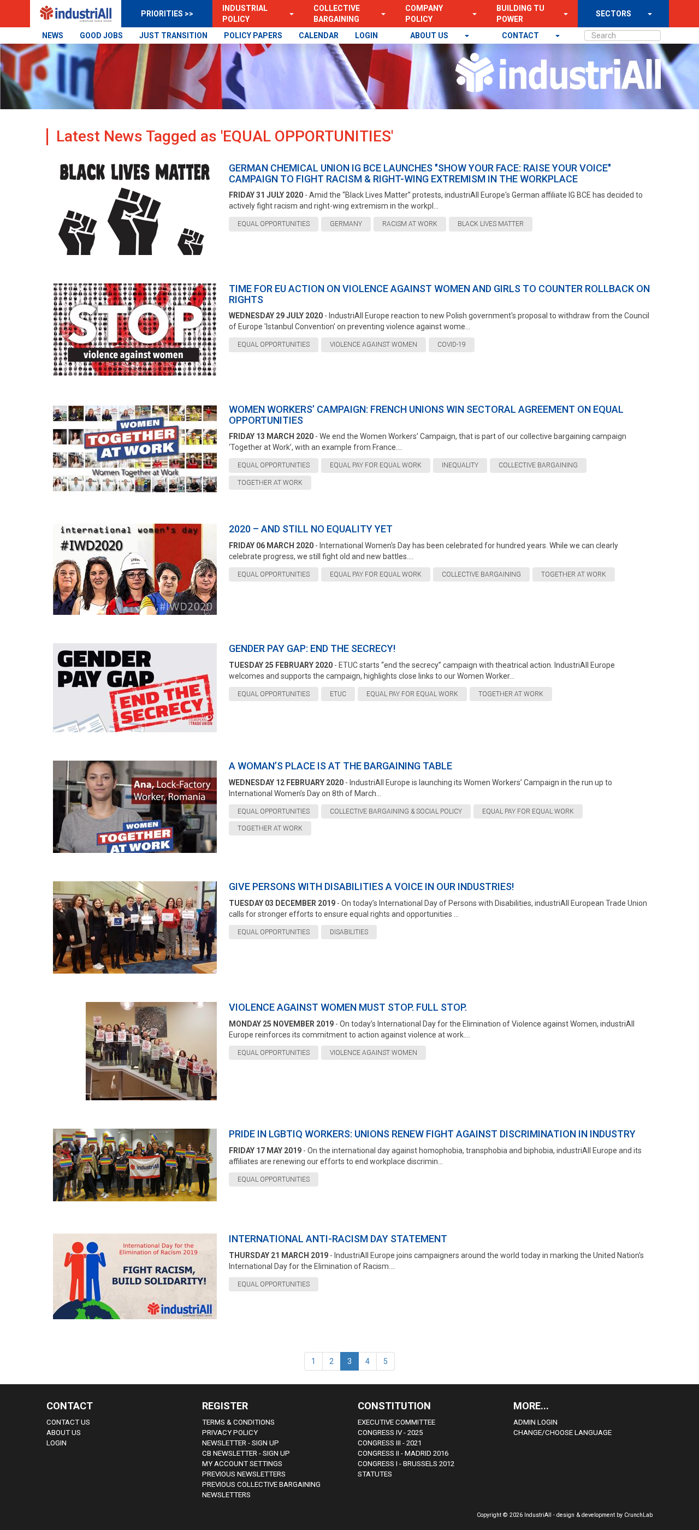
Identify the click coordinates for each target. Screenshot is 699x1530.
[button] (288, 13)
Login (56, 1443)
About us (430, 35)
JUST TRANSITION (173, 35)
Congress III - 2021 (390, 1443)
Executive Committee (396, 1422)
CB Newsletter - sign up (246, 1453)
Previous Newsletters (244, 1474)
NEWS (52, 35)
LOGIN (366, 35)
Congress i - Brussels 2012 (406, 1464)
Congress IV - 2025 (390, 1432)
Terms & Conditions (238, 1422)
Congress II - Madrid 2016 (403, 1453)
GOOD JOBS (101, 35)
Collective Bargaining (336, 13)
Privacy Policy (230, 1432)
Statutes (375, 1474)
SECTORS (613, 13)
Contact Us (68, 1422)
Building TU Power (520, 13)
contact (521, 35)
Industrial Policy (245, 13)
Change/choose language (562, 1432)
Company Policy (424, 13)
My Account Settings (242, 1464)
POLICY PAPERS (253, 35)
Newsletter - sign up (240, 1443)
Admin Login (535, 1422)
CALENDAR (319, 35)
